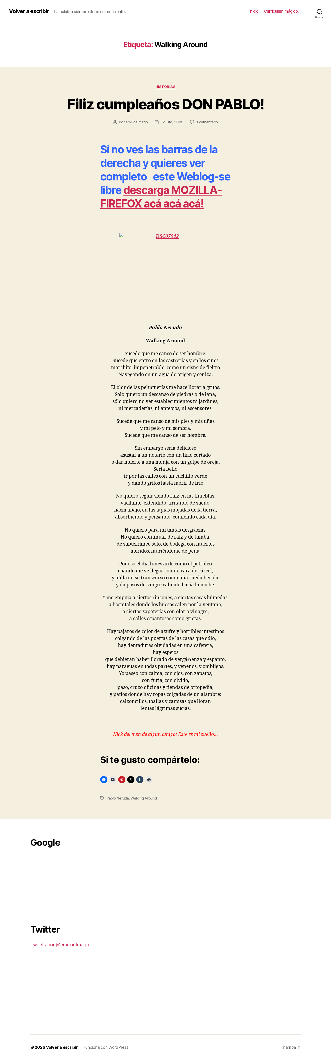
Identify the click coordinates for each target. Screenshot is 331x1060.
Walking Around (144, 798)
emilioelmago (136, 122)
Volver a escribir (29, 11)
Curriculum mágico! (281, 11)
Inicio (253, 11)
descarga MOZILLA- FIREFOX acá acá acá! (161, 196)
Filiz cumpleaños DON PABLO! (165, 104)
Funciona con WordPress (105, 1047)
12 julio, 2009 (172, 122)
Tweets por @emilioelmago (59, 944)
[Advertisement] (64, 883)
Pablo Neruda (118, 798)
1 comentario (207, 122)
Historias (166, 87)
